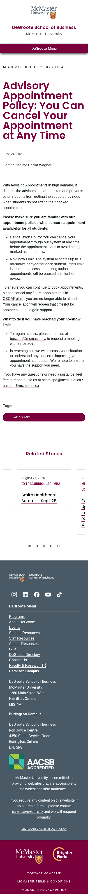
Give (12, 649)
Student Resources (24, 633)
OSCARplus (13, 299)
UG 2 (38, 67)
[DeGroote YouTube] (48, 594)
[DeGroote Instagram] (14, 594)
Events (14, 627)
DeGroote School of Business (44, 27)
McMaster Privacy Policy (44, 890)
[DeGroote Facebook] (37, 594)
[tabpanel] (44, 490)
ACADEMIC (12, 67)
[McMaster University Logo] (44, 854)
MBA (56, 484)
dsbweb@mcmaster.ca (27, 812)
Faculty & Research (25, 665)
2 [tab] (37, 546)
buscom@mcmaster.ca (28, 339)
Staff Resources (22, 638)
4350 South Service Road (29, 736)
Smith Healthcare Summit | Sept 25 (39, 497)
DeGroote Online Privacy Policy (44, 828)
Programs (17, 617)
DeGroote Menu (44, 48)
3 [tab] (44, 546)
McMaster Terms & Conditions (44, 881)
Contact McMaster (44, 873)
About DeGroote (22, 622)
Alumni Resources (24, 644)
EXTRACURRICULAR (36, 484)
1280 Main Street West (27, 693)
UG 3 (49, 67)
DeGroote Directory (24, 654)
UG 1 (27, 67)
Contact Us (18, 660)
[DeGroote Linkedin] (26, 594)
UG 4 (59, 67)
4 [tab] (51, 546)
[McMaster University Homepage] (44, 12)
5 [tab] (58, 546)
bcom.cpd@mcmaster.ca (61, 380)
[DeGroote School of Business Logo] (31, 577)
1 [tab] (29, 546)
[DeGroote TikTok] (59, 594)
